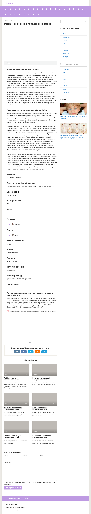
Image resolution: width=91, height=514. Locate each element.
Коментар (7, 462)
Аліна (64, 79)
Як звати (11, 3)
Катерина (66, 69)
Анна (64, 89)
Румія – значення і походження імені (39, 408)
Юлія (64, 82)
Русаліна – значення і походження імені (13, 408)
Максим (65, 50)
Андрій (65, 40)
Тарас (64, 47)
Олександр (66, 53)
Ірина (64, 73)
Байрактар (66, 37)
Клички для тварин (14, 498)
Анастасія (66, 92)
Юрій (64, 43)
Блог (26, 498)
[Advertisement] (32, 46)
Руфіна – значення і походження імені (12, 379)
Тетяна (65, 86)
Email (24, 456)
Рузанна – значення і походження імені (12, 436)
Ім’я (5, 456)
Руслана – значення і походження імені (41, 379)
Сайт (41, 456)
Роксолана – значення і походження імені (42, 436)
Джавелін (66, 34)
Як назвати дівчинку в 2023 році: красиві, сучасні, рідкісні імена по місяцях (72, 138)
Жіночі (12, 28)
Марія (64, 76)
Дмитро (65, 57)
